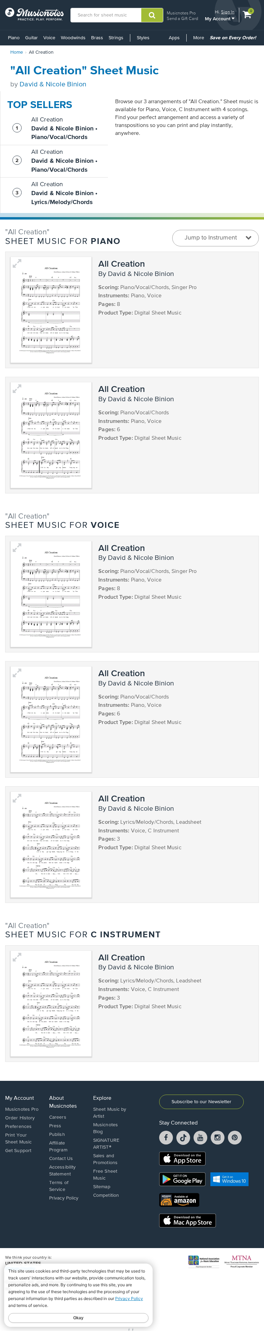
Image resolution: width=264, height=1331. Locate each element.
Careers (57, 1117)
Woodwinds (73, 37)
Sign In (227, 11)
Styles (143, 37)
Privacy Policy (63, 1198)
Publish (57, 1134)
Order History (20, 1118)
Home (16, 52)
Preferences (18, 1126)
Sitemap (101, 1186)
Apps (174, 37)
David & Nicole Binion (53, 84)
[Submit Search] (152, 15)
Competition (106, 1195)
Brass (97, 37)
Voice (49, 37)
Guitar (31, 37)
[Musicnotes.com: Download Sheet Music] (34, 14)
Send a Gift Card (182, 18)
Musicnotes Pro (181, 13)
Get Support (18, 1150)
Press (55, 1126)
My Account (218, 18)
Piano (14, 37)
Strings (116, 37)
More (200, 40)
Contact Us (61, 1158)
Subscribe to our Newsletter (201, 1101)
